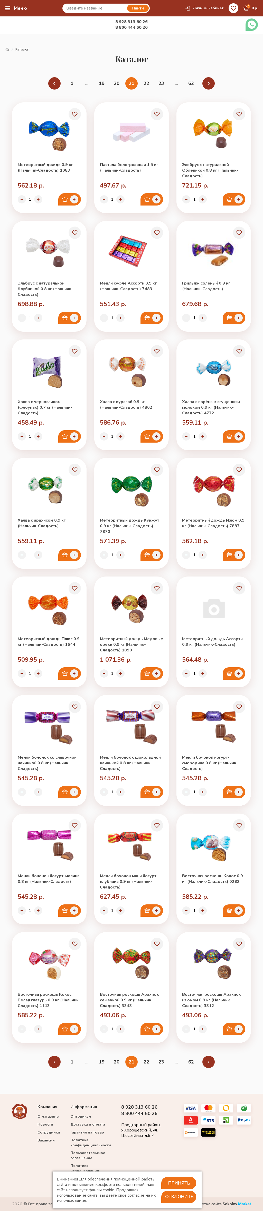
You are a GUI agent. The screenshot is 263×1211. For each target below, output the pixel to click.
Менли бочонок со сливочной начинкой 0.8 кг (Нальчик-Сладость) (47, 763)
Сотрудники (48, 1132)
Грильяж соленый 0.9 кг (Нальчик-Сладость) (206, 286)
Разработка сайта (205, 1204)
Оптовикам (80, 1116)
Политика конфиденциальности (90, 1143)
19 (102, 83)
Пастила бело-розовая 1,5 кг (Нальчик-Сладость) (129, 167)
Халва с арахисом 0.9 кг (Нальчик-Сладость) (41, 523)
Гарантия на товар (87, 1132)
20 (116, 83)
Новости (45, 1124)
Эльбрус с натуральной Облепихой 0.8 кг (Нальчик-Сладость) (210, 170)
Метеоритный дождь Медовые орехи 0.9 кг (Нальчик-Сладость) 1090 (131, 644)
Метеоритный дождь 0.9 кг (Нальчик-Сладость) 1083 (45, 167)
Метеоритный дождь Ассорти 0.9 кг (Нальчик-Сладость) (212, 641)
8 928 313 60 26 (131, 22)
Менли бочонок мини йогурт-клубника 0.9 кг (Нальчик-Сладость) (129, 881)
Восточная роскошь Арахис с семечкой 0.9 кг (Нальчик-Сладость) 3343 (129, 1000)
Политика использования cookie (84, 1170)
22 (146, 83)
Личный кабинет (208, 8)
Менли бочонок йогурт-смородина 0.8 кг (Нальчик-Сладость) (210, 763)
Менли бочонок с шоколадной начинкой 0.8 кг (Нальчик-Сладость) (130, 763)
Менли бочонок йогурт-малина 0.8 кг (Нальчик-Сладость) (49, 878)
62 (191, 83)
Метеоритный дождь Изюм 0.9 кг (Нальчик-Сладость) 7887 (213, 523)
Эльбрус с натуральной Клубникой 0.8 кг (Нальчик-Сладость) (45, 288)
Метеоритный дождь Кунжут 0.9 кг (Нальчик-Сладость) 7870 (129, 525)
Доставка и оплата (87, 1124)
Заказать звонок (252, 24)
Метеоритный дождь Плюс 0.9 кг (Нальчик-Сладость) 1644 (49, 641)
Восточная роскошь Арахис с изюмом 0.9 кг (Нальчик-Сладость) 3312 (211, 1000)
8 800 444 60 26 (131, 27)
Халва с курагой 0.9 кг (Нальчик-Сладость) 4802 (126, 404)
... (86, 83)
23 (161, 83)
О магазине (48, 1116)
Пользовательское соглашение (87, 1155)
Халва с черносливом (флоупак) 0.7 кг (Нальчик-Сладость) (45, 407)
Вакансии (46, 1140)
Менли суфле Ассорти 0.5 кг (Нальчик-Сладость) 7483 (128, 286)
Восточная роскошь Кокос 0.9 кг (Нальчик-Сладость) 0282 (212, 878)
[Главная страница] (7, 49)
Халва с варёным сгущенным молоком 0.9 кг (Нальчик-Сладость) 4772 (211, 407)
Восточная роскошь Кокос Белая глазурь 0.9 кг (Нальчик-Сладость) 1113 (49, 1000)
